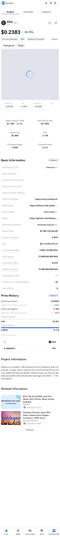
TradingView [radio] (9, 45)
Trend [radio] (20, 45)
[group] (13, 45)
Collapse (52, 160)
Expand (54, 39)
